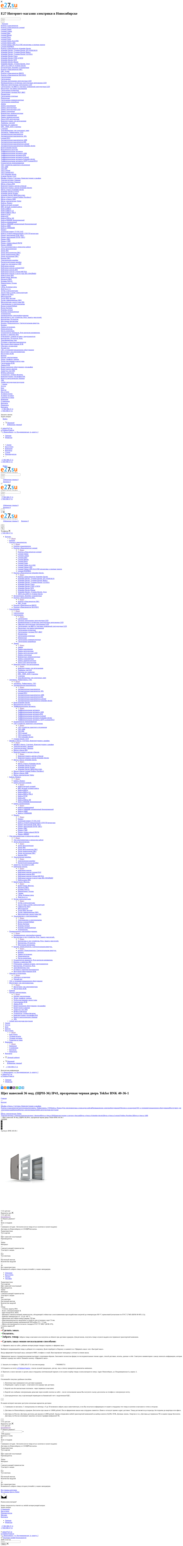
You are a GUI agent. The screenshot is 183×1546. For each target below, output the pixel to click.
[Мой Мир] (8, 1087)
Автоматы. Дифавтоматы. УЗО (25, 683)
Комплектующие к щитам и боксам (30, 756)
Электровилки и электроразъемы (30, 920)
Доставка (8, 1278)
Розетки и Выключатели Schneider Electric (33, 577)
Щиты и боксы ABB (140, 1115)
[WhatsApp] (17, 1087)
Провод (20, 819)
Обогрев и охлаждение (22, 977)
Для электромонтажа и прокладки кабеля (28, 840)
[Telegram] (23, 1087)
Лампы (20, 647)
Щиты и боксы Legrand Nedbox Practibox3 (118, 1115)
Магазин (4, 1515)
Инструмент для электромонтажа (26, 987)
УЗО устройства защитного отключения (32, 727)
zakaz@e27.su (7, 428)
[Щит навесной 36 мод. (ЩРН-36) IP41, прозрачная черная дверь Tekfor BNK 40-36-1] (27, 1199)
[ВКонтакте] (2, 1087)
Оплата (7, 1277)
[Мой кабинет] (2, 503)
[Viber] (14, 1087)
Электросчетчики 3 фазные (30, 1115)
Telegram (8, 436)
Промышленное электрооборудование (27, 935)
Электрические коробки (26, 861)
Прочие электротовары (22, 996)
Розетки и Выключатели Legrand (29, 552)
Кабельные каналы (24, 870)
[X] (11, 1087)
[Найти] (2, 21)
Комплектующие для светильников (30, 668)
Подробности (6, 1217)
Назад (13, 538)
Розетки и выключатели (22, 546)
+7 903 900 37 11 (7, 409)
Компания (13, 1046)
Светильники (23, 619)
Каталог (12, 540)
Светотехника (19, 613)
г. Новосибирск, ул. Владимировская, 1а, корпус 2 (20, 432)
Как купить (13, 1034)
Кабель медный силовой (26, 786)
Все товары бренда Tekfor (10, 1492)
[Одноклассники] (5, 1087)
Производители (6, 1513)
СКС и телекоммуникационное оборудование (152, 1108)
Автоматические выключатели (29, 689)
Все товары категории (9, 1490)
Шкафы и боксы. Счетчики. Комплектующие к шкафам (34, 744)
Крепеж (15, 1110)
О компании (5, 1509)
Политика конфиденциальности (14, 1538)
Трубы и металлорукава (26, 903)
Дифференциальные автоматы (29, 710)
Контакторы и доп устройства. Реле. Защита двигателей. (38, 941)
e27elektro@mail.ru (7, 430)
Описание (8, 1273)
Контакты (4, 1517)
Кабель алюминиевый (26, 807)
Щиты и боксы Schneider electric (29, 763)
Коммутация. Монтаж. (26, 886)
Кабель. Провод (19, 781)
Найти (4, 1544)
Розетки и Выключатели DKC (29, 601)
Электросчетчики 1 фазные (11, 1115)
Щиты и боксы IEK (47, 1115)
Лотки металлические (26, 845)
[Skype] (20, 1087)
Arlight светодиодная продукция (46, 1110)
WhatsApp (8, 437)
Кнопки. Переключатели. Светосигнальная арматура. (37, 950)
